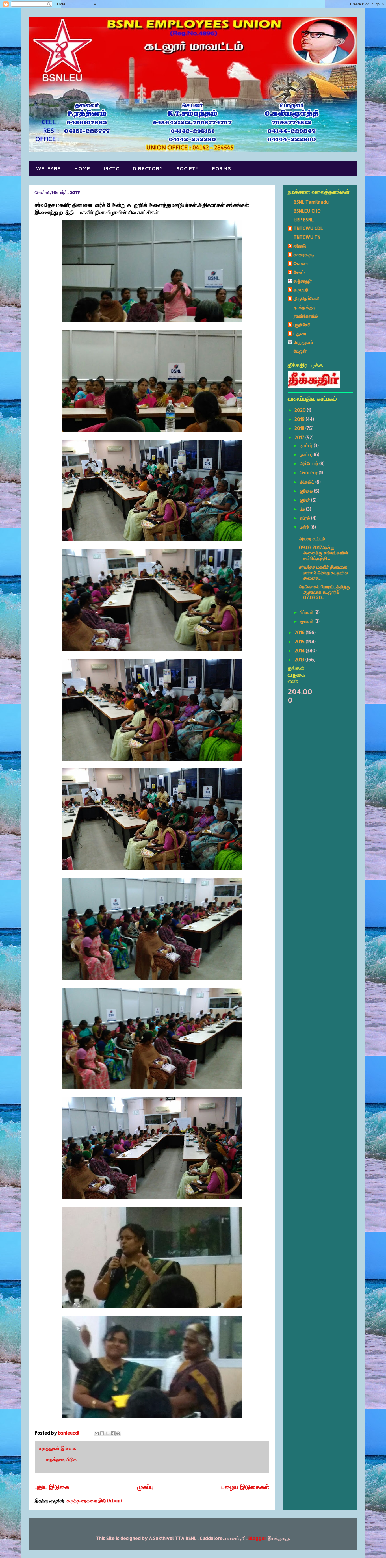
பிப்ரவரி (307, 612)
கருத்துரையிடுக (61, 1459)
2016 (300, 632)
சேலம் (299, 272)
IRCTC (111, 168)
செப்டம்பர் (309, 472)
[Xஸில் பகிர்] (107, 1433)
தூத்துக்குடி (305, 307)
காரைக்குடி (304, 254)
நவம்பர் (307, 454)
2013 (299, 659)
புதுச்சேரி (302, 325)
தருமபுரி (301, 289)
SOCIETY (187, 168)
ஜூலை (307, 491)
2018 (299, 428)
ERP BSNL (304, 219)
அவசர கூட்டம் (312, 538)
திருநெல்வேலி (307, 298)
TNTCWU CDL (308, 228)
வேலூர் (300, 351)
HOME (82, 168)
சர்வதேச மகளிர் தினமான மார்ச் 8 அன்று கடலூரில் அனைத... (323, 572)
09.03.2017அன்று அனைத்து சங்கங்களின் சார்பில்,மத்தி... (323, 552)
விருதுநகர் (303, 342)
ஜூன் (305, 500)
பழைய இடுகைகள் (245, 1487)
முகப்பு (145, 1487)
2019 (300, 419)
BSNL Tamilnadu (311, 202)
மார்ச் (305, 527)
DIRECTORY (147, 168)
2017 (299, 437)
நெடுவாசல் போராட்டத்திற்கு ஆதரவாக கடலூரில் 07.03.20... (324, 592)
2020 (300, 410)
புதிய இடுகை (52, 1487)
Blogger (257, 1538)
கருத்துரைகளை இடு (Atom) (94, 1500)
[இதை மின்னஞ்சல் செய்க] (96, 1433)
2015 (300, 641)
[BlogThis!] (102, 1433)
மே (303, 509)
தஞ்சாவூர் (303, 281)
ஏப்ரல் (305, 518)
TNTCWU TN (307, 237)
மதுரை (300, 333)
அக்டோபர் (309, 463)
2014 (300, 650)
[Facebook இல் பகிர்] (113, 1433)
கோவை (301, 263)
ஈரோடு (300, 246)
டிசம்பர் (307, 445)
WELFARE (48, 168)
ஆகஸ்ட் (307, 482)
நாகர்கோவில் (306, 316)
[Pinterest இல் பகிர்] (118, 1433)
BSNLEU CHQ (307, 211)
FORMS (221, 168)
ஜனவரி (307, 621)
